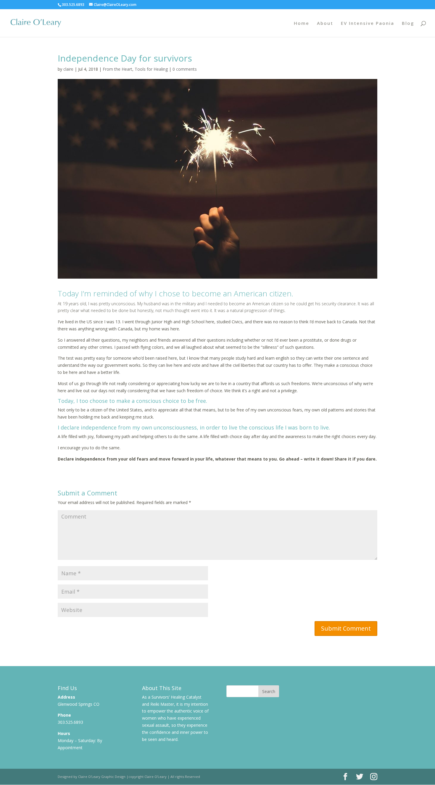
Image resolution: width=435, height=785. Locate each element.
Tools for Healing (151, 69)
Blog (408, 23)
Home (301, 23)
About (325, 23)
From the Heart (117, 69)
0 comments (185, 69)
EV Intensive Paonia (367, 23)
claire (68, 69)
